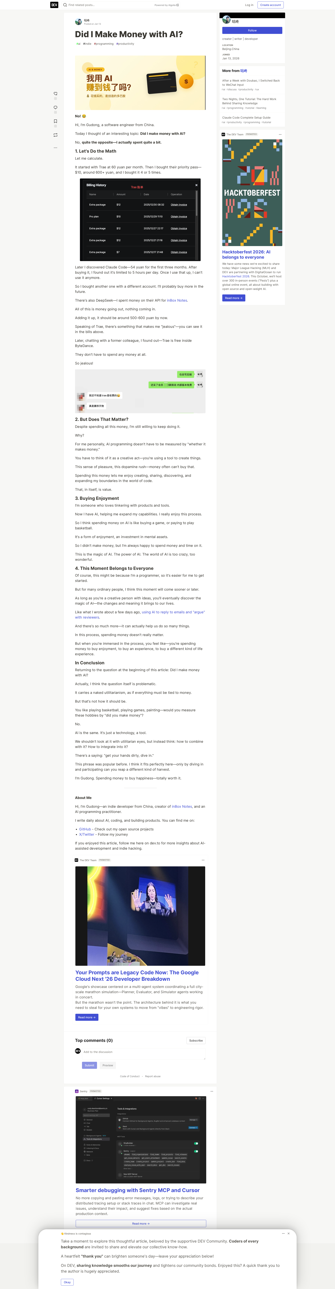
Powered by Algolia (165, 5)
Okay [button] (67, 1282)
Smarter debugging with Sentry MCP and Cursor (138, 1190)
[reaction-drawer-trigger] (55, 95)
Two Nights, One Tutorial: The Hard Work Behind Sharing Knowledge (249, 103)
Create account (270, 5)
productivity (125, 43)
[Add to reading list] (55, 123)
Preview (108, 1065)
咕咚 (87, 20)
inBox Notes (177, 300)
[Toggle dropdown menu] (203, 860)
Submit (89, 1065)
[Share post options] (55, 147)
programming (104, 43)
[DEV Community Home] (54, 4)
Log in (249, 5)
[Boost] (55, 135)
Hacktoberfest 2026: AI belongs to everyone (246, 255)
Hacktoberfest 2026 (235, 276)
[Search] (65, 5)
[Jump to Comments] (55, 109)
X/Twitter (86, 834)
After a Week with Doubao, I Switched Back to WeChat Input (251, 85)
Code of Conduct (130, 1076)
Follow (252, 30)
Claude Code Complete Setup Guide (246, 120)
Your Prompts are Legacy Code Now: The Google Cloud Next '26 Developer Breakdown (137, 975)
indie (87, 43)
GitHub (85, 829)
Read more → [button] (87, 1017)
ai (78, 43)
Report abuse (153, 1076)
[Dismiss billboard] (288, 1233)
